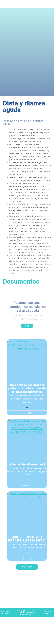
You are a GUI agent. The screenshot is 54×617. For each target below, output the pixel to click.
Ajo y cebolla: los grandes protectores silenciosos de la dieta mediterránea (27, 388)
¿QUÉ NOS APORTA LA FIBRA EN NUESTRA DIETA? (27, 538)
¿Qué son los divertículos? (27, 464)
